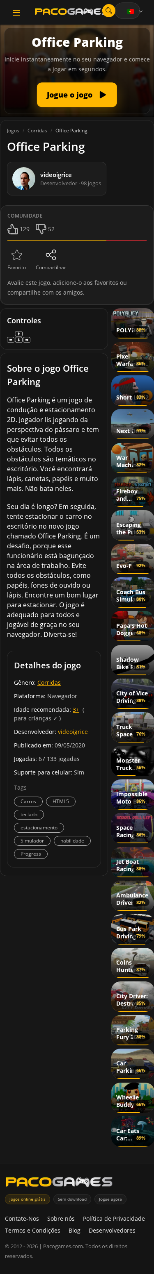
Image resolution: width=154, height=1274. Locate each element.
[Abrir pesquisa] (108, 10)
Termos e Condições (32, 1230)
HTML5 (61, 801)
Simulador (32, 840)
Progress (31, 853)
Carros (28, 801)
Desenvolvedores (112, 1230)
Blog (74, 1230)
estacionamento (39, 827)
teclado (29, 814)
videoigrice (73, 732)
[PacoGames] (59, 1183)
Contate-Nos (22, 1218)
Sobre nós (61, 1218)
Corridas (49, 682)
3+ (76, 709)
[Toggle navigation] (16, 13)
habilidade (72, 840)
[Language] (135, 11)
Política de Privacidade (114, 1218)
